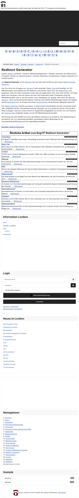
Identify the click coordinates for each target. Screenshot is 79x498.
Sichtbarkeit (11, 102)
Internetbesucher (8, 189)
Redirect (11, 74)
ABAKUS (66, 82)
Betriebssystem (11, 441)
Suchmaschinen (42, 102)
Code (54, 88)
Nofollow (5, 196)
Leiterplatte (9, 432)
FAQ (4, 229)
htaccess (30, 88)
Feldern (30, 106)
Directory (8, 418)
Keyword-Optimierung (10, 181)
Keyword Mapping (12, 445)
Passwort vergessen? (11, 307)
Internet (72, 82)
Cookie (8, 457)
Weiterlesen (8, 142)
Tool (15, 119)
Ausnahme (9, 422)
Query (7, 420)
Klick (49, 108)
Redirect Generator (13, 452)
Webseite (9, 459)
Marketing (5, 84)
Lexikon (7, 231)
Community (9, 427)
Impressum (7, 234)
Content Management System (16, 450)
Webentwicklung (11, 434)
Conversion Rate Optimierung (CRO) (18, 429)
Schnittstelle (10, 439)
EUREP (7, 436)
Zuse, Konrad (10, 443)
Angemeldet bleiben (12, 290)
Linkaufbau (6, 137)
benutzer (5, 100)
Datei (13, 113)
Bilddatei (9, 462)
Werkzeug (28, 82)
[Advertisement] (39, 25)
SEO (36, 82)
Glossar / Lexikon (9, 225)
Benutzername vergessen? (12, 309)
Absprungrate (7, 174)
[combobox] (68, 43)
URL (48, 98)
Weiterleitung (63, 91)
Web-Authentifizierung (41, 295)
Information (10, 448)
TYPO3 (5, 152)
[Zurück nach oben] (75, 494)
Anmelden (39, 302)
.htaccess (7, 113)
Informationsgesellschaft (14, 425)
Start (5, 222)
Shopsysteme (10, 455)
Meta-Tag (5, 144)
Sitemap (5, 159)
